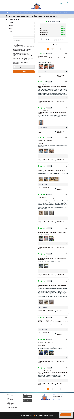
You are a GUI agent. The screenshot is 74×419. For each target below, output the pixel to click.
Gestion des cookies (11, 410)
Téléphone (10, 34)
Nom (11, 22)
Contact (65, 12)
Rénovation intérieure (15, 12)
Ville (11, 31)
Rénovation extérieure (29, 12)
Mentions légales (10, 403)
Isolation (52, 415)
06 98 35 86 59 (57, 400)
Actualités (40, 12)
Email (11, 37)
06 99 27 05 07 (57, 399)
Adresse (11, 28)
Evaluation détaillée (43, 71)
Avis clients (58, 12)
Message (11, 39)
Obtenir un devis (65, 415)
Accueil (7, 12)
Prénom (11, 25)
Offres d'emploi (49, 12)
